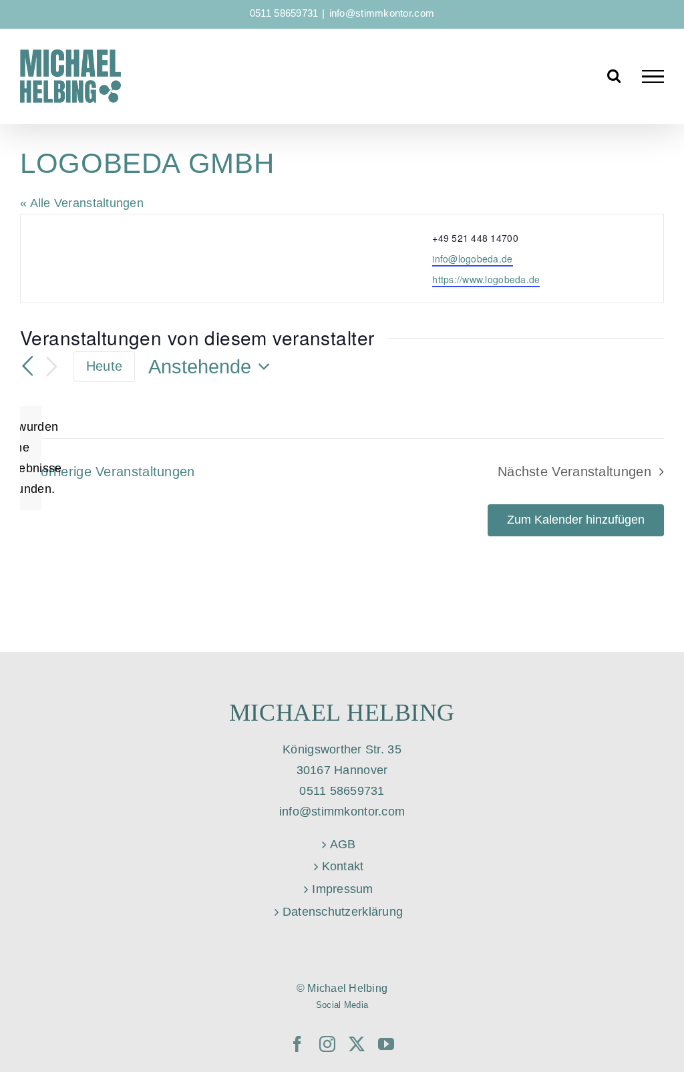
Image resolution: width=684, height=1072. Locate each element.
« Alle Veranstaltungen (82, 203)
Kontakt (343, 866)
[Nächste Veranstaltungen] (52, 367)
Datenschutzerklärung (343, 911)
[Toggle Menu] (653, 76)
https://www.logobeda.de (486, 279)
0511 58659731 (284, 13)
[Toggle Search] (614, 75)
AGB (343, 844)
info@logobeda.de (472, 258)
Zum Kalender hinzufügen (576, 519)
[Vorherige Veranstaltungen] (28, 366)
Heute (104, 366)
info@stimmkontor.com (381, 13)
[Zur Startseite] (70, 76)
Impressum (342, 889)
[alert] (30, 458)
